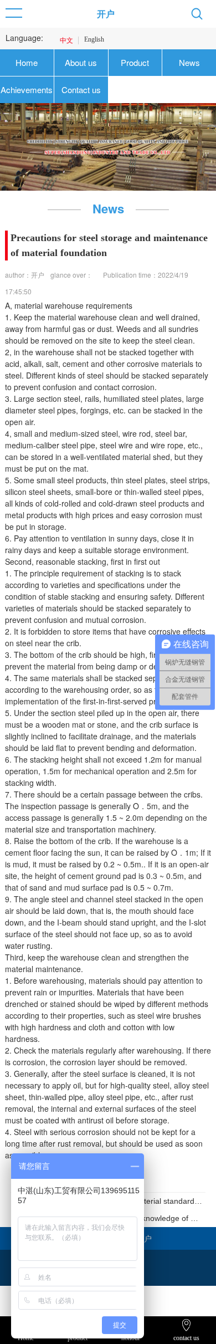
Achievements (27, 89)
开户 (106, 13)
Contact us (81, 89)
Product (135, 62)
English (94, 39)
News (189, 62)
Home (27, 62)
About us (81, 62)
